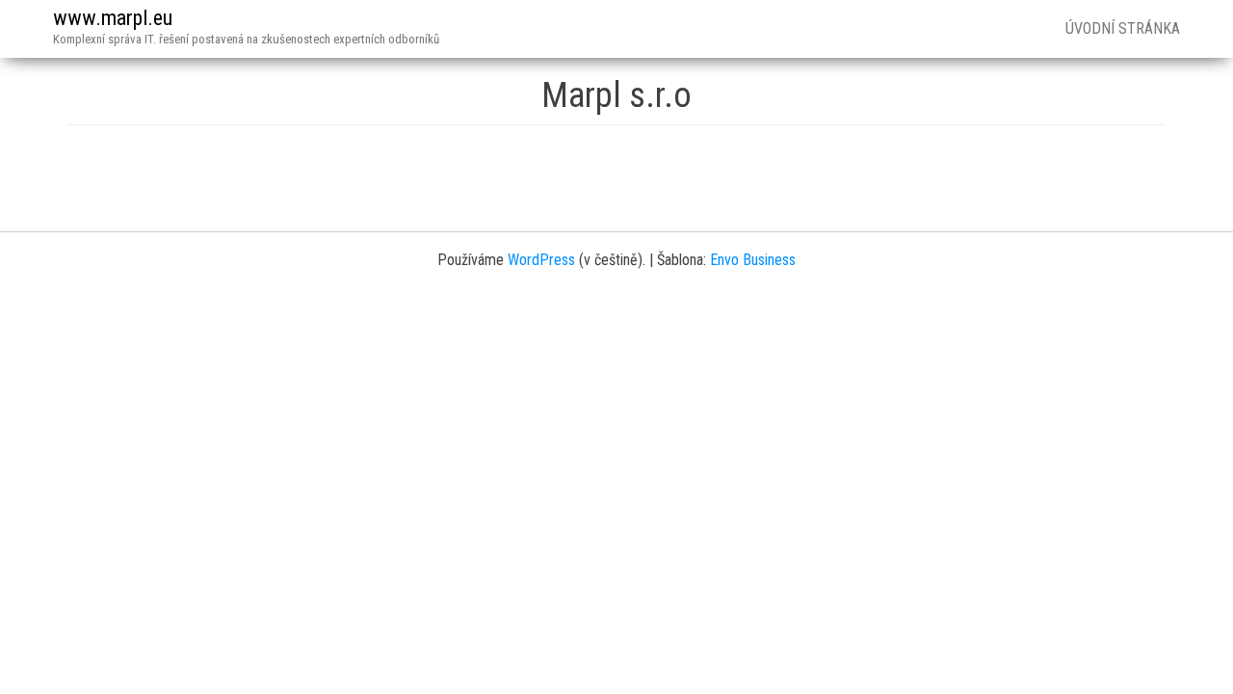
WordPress (541, 260)
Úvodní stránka (1122, 28)
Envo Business (753, 260)
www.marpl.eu (112, 18)
